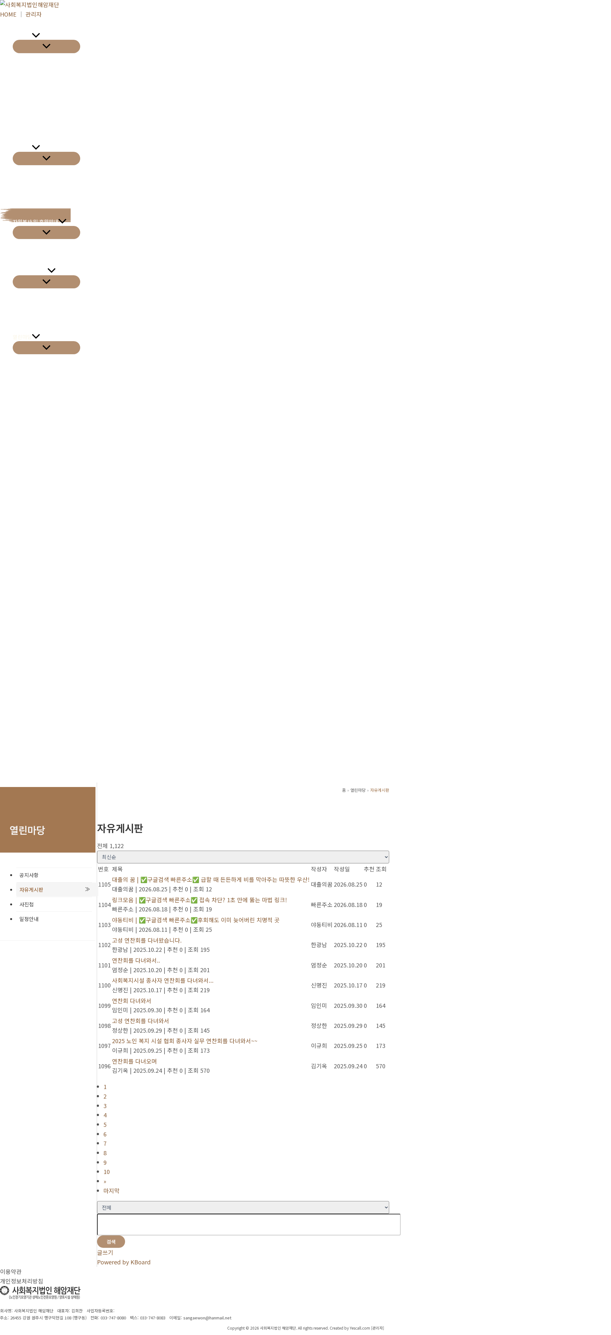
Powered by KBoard (124, 1262)
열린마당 (22, 337)
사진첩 (26, 904)
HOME (8, 14)
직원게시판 (25, 394)
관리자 (33, 14)
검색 (111, 1241)
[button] (36, 36)
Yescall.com (360, 1328)
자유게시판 (31, 889)
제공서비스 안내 (30, 271)
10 (106, 1171)
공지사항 (29, 875)
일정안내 (29, 919)
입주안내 (22, 147)
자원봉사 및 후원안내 (35, 221)
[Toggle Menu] (46, 46)
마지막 (111, 1190)
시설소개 (22, 35)
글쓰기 (105, 1252)
